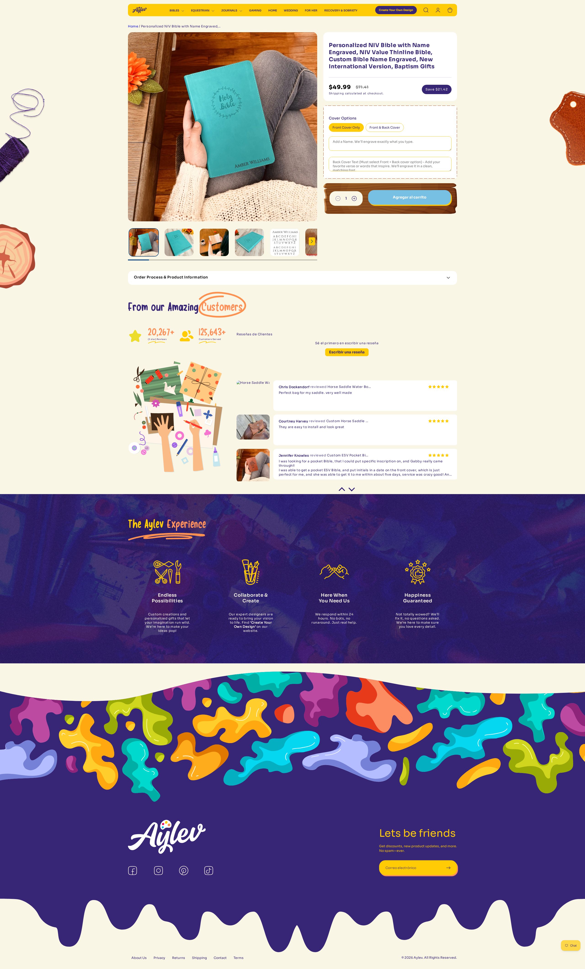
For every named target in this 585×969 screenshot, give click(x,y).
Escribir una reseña (347, 352)
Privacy (159, 958)
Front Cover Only (346, 128)
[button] (177, 11)
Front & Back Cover (385, 128)
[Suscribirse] (448, 868)
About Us (139, 958)
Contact (220, 958)
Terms (239, 958)
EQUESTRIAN (200, 10)
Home (133, 27)
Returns (178, 958)
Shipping (199, 958)
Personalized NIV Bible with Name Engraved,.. (181, 27)
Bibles (174, 10)
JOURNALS (229, 10)
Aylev (418, 958)
